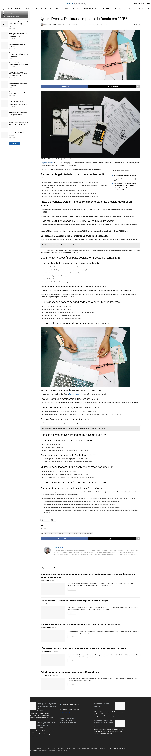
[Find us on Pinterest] (3, 14)
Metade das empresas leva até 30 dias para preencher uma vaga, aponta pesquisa (18, 124)
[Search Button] (149, 8)
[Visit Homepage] (75, 3)
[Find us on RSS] (3, 19)
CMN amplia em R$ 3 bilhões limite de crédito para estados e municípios (18, 44)
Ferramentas (104, 9)
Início (10, 9)
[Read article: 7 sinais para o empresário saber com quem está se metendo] (53, 684)
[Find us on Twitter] (3, 9)
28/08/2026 (40, 710)
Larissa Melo (51, 24)
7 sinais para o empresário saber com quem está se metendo (70, 672)
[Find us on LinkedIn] (115, 749)
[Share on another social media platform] (138, 86)
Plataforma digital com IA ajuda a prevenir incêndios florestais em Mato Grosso (18, 83)
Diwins (34, 750)
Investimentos (41, 9)
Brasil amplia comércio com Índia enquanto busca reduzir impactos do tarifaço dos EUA (18, 34)
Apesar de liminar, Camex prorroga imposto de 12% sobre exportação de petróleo (18, 73)
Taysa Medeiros (47, 580)
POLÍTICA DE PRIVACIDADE (68, 722)
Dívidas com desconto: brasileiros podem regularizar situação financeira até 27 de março (83, 648)
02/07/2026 (55, 580)
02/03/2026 (55, 651)
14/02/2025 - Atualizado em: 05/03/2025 (68, 24)
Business (29, 9)
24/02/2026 (55, 675)
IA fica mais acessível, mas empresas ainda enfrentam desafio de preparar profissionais (18, 102)
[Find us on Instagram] (63, 712)
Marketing (54, 9)
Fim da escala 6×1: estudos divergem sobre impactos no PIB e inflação (74, 601)
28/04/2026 (52, 604)
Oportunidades (89, 9)
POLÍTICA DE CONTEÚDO (67, 720)
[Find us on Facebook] (60, 712)
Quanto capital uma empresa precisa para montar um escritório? (17, 134)
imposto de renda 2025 (85, 533)
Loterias (117, 9)
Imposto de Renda (47, 163)
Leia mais (15, 143)
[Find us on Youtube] (3, 24)
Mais (140, 9)
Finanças (19, 9)
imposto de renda (72, 533)
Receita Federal (74, 394)
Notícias (76, 9)
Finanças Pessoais (49, 14)
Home (42, 14)
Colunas (65, 9)
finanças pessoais (60, 533)
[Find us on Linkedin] (66, 712)
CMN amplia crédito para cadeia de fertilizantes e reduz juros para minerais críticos (18, 54)
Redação (45, 604)
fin (45, 533)
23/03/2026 (55, 627)
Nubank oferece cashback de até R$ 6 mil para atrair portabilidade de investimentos (81, 624)
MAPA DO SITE (64, 725)
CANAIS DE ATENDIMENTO (68, 718)
